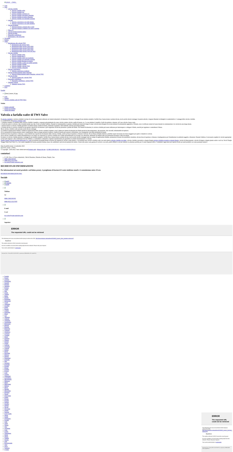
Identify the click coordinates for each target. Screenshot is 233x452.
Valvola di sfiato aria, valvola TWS (22, 77)
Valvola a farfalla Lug (18, 12)
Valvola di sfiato (12, 33)
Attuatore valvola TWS (18, 84)
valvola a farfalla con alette (118, 140)
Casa (5, 5)
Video (6, 41)
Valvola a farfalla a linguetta (20, 67)
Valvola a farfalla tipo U (18, 56)
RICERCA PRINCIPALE (67, 149)
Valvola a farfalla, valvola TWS (21, 66)
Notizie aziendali (9, 107)
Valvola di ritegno (13, 25)
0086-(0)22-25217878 (10, 201)
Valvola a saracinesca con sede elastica (23, 22)
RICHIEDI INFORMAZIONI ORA (11, 173)
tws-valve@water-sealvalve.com (13, 215)
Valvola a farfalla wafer (18, 10)
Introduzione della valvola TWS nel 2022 (23, 51)
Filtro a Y (10, 30)
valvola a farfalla (13, 9)
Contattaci (7, 85)
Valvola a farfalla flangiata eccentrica (22, 61)
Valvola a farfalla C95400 (19, 64)
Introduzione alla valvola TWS (17, 43)
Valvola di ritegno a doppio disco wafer (23, 27)
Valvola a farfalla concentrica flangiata (23, 15)
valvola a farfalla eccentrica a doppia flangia (166, 140)
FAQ (5, 87)
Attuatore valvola (13, 82)
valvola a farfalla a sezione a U (20, 14)
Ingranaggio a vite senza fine (16, 36)
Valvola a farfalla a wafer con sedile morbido (24, 63)
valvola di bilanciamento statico (17, 32)
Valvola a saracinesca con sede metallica (23, 23)
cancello (10, 20)
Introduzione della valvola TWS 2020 (22, 49)
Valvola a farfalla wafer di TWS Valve (15, 100)
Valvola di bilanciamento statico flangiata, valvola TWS (28, 74)
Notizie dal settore (9, 110)
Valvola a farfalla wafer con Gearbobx (23, 58)
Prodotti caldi (32, 149)
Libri (5, 7)
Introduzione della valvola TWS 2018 (22, 46)
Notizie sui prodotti (9, 108)
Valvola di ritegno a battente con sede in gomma (25, 28)
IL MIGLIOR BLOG (53, 149)
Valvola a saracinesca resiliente (20, 71)
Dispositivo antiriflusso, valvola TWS (22, 81)
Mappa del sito (41, 149)
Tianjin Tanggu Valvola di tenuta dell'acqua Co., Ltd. (16, 140)
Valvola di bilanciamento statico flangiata (19, 72)
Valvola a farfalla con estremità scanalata (23, 18)
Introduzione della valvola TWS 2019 (22, 48)
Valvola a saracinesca (14, 69)
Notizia (6, 40)
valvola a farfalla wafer (19, 121)
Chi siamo (7, 38)
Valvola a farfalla (13, 53)
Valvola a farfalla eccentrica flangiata (22, 17)
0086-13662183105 (10, 198)
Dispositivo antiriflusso (14, 35)
